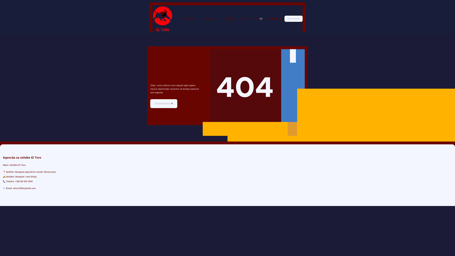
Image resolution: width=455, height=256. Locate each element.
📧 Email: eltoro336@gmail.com (19, 188)
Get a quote (293, 19)
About (209, 19)
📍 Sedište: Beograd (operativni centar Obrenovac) (29, 172)
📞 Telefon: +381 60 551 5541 (18, 182)
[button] (245, 18)
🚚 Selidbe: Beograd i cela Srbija (20, 177)
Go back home (164, 104)
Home (188, 19)
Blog (229, 19)
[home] (162, 18)
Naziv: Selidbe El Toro (14, 165)
